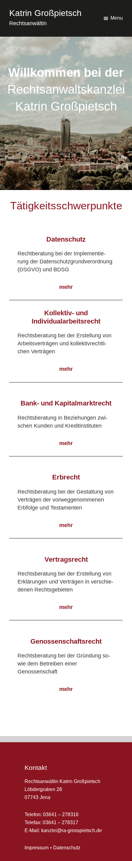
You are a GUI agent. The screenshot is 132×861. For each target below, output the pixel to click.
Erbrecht (66, 477)
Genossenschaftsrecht (66, 641)
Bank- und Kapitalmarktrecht (66, 403)
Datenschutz (66, 239)
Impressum (37, 847)
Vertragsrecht (66, 559)
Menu (117, 18)
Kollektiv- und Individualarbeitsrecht (66, 317)
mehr (66, 287)
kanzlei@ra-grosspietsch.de (71, 830)
